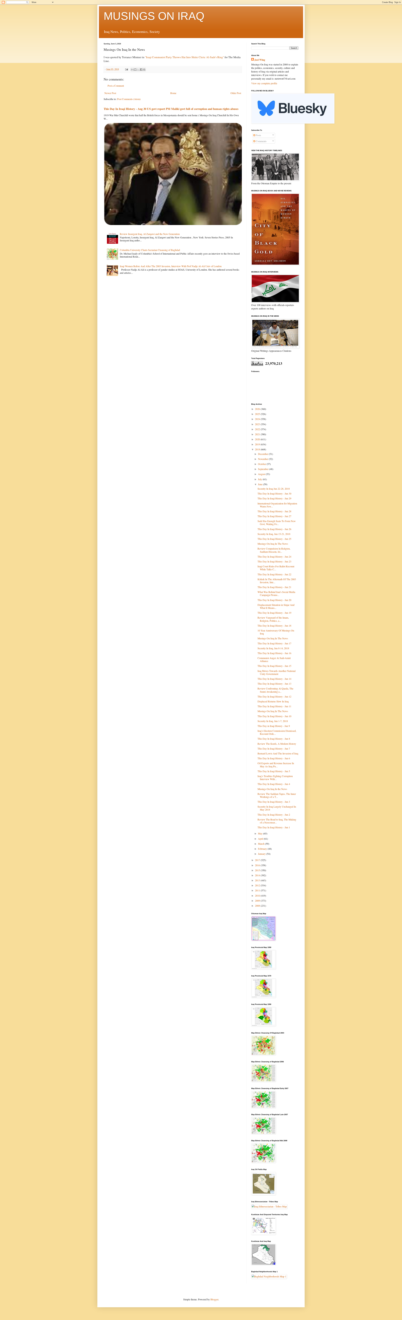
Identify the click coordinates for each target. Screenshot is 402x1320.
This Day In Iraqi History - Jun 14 (274, 678)
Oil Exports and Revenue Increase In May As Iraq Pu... (276, 764)
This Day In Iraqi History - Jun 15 (274, 665)
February (263, 848)
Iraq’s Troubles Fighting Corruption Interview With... (275, 777)
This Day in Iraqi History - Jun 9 (274, 726)
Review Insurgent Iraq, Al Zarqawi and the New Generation (150, 234)
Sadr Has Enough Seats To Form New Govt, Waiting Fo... (277, 522)
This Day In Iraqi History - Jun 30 (274, 493)
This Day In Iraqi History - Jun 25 (274, 538)
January (262, 853)
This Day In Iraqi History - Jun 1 (274, 827)
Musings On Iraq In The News (273, 543)
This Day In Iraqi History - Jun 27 (274, 516)
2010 (258, 895)
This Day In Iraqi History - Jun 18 (274, 625)
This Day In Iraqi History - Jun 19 (274, 612)
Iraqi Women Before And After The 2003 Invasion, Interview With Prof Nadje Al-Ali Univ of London (171, 266)
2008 (258, 905)
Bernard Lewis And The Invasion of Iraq (278, 753)
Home (173, 93)
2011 (258, 890)
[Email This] (132, 69)
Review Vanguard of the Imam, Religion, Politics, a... (273, 619)
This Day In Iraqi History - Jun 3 (274, 801)
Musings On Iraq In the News (272, 789)
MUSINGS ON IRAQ (154, 16)
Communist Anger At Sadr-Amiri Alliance (274, 659)
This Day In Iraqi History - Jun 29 (274, 498)
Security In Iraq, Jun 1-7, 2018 (273, 721)
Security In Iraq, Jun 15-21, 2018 (274, 534)
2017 (258, 860)
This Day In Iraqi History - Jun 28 (274, 511)
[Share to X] (138, 69)
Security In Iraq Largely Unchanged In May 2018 (277, 808)
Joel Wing (259, 59)
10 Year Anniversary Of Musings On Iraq (276, 632)
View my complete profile (264, 83)
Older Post (236, 93)
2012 (258, 885)
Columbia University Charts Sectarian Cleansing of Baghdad (150, 250)
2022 (258, 429)
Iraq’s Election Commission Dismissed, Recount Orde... (277, 732)
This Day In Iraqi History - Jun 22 (274, 574)
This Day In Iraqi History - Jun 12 (274, 696)
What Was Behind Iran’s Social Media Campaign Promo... (276, 593)
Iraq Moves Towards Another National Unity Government (277, 672)
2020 (258, 439)
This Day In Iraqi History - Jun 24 (274, 556)
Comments (260, 141)
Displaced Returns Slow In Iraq (273, 701)
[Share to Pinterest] (144, 69)
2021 (258, 434)
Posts (258, 135)
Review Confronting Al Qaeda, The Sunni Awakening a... (275, 690)
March (261, 843)
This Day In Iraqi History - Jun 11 (274, 706)
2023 (258, 424)
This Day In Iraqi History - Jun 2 (274, 814)
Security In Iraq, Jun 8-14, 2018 (273, 648)
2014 (258, 875)
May (260, 833)
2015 (258, 870)
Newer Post (110, 93)
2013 (258, 880)
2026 (258, 409)
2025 (258, 414)
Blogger (214, 1299)
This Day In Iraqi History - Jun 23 (274, 561)
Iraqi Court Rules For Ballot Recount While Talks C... (276, 568)
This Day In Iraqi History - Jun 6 (274, 758)
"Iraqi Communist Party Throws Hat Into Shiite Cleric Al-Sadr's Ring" (184, 57)
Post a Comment (116, 85)
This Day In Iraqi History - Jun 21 (274, 587)
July (260, 479)
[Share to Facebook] (141, 69)
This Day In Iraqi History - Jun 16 (274, 653)
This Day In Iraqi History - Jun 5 (274, 771)
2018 (258, 449)
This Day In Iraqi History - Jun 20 (274, 600)
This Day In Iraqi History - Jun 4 (274, 784)
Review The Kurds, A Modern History (277, 743)
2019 (258, 444)
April (261, 838)
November (263, 459)
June (260, 484)
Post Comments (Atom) (129, 99)
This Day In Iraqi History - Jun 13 (274, 683)
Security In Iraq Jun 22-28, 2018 (274, 488)
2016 (258, 865)
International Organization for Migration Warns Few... (277, 505)
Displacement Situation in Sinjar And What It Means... (276, 606)
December (263, 454)
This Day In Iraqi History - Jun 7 (274, 748)
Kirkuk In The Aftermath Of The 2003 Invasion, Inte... (277, 581)
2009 (258, 900)
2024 (258, 419)
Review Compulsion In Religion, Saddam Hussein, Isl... (274, 550)
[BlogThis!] (135, 69)
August (262, 474)
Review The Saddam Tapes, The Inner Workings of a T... (277, 795)
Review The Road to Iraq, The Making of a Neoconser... (277, 821)
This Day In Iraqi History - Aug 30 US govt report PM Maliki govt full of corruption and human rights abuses (171, 109)
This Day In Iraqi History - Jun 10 (274, 716)
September (263, 469)
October (262, 464)
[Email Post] (126, 69)
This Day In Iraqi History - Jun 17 (274, 643)
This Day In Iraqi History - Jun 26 (274, 529)
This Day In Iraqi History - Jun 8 (274, 738)
